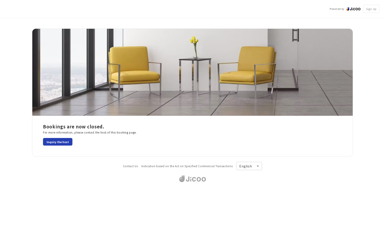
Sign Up (371, 9)
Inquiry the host (58, 142)
